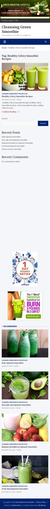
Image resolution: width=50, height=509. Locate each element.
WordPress (42, 505)
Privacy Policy (41, 502)
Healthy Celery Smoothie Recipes (17, 96)
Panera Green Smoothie (11, 149)
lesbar (19, 99)
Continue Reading (9, 112)
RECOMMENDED (10, 326)
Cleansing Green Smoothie (16, 29)
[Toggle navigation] (5, 42)
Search (4, 118)
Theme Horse (16, 505)
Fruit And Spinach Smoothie (13, 146)
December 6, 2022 (8, 408)
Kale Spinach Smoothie (11, 137)
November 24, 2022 (8, 99)
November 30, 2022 (8, 450)
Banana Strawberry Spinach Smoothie (17, 143)
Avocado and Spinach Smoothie (14, 140)
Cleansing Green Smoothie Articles (14, 94)
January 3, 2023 (7, 366)
